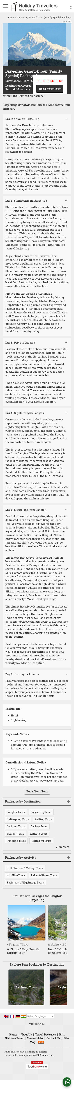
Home (11, 17)
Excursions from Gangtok (25, 509)
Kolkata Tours (38, 833)
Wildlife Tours (16, 875)
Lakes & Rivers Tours (44, 875)
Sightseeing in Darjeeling (26, 200)
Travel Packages (45, 1034)
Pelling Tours (43, 819)
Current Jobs (35, 1038)
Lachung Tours (16, 826)
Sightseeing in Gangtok (24, 413)
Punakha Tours (16, 840)
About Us (26, 1034)
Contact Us (53, 1038)
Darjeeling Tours (41, 812)
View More (62, 847)
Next (62, 931)
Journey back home (22, 674)
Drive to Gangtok (20, 342)
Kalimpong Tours (18, 819)
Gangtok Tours (16, 812)
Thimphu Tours (41, 840)
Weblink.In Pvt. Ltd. (43, 1055)
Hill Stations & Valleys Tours (25, 868)
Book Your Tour (50, 88)
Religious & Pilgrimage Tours (25, 882)
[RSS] (41, 1042)
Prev (12, 931)
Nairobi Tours (15, 833)
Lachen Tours (39, 826)
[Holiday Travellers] (34, 6)
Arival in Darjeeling (22, 119)
